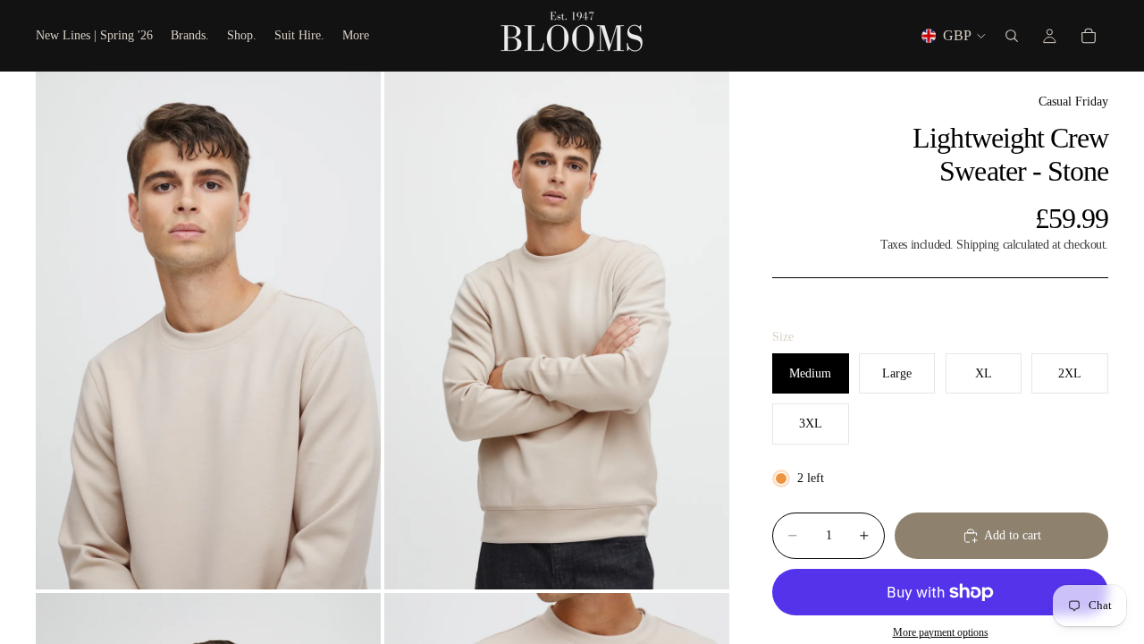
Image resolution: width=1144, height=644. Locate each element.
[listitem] (355, 36)
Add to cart (1012, 535)
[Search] (1011, 35)
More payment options (940, 633)
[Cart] (1088, 35)
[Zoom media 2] (556, 330)
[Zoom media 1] (208, 330)
